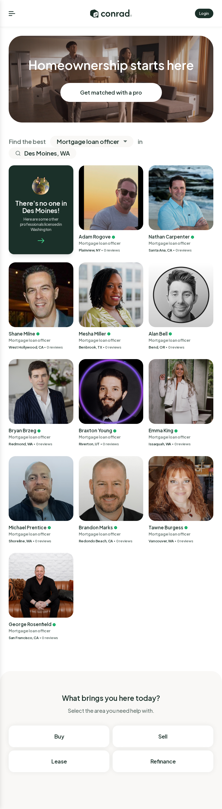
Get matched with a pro (111, 92)
